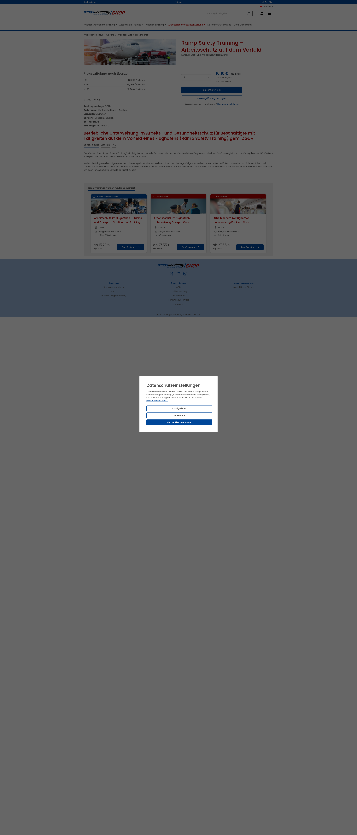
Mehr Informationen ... (157, 400)
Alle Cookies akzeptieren (179, 422)
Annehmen (179, 415)
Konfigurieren (179, 408)
